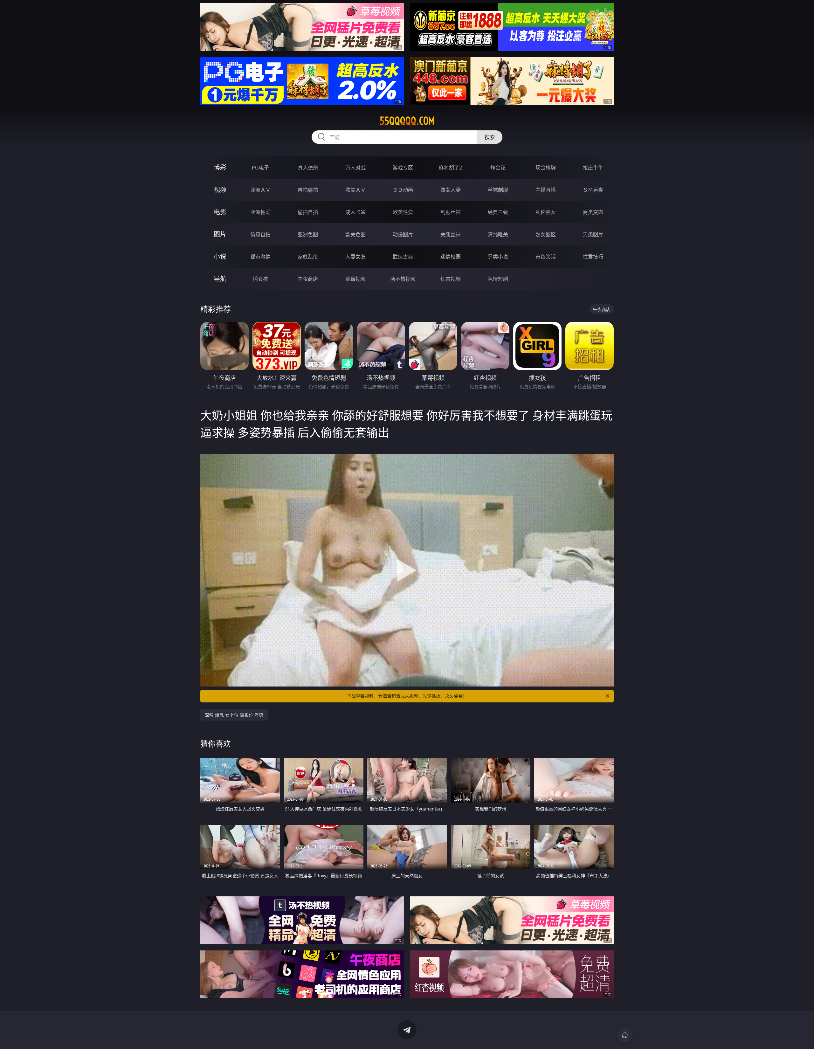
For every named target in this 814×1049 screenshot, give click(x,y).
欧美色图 (355, 234)
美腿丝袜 (450, 234)
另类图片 (593, 234)
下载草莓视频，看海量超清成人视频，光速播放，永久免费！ (407, 696)
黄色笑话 (545, 256)
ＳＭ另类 (593, 189)
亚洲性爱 (260, 212)
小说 (220, 256)
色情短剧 (498, 278)
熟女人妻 (450, 189)
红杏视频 (450, 278)
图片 (220, 234)
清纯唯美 (498, 234)
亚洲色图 (308, 234)
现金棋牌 (545, 167)
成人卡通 (355, 212)
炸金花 (498, 167)
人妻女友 (355, 256)
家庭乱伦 (308, 256)
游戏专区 (403, 167)
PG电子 (260, 167)
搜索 (490, 137)
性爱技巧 (593, 256)
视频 (220, 189)
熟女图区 (545, 234)
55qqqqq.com (407, 120)
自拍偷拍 (308, 189)
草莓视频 (355, 278)
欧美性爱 (403, 212)
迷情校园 (450, 256)
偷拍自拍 (308, 212)
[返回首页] (624, 1035)
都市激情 (260, 256)
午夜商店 (308, 278)
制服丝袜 (450, 212)
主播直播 (545, 189)
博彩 (220, 167)
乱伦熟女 (545, 212)
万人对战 (355, 167)
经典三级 (498, 212)
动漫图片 (403, 234)
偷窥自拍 (260, 234)
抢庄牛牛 (593, 167)
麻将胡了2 (450, 167)
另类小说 (498, 256)
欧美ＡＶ (355, 189)
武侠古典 (403, 256)
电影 (220, 212)
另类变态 (593, 212)
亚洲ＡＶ (260, 189)
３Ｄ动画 (403, 189)
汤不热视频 (403, 278)
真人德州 (308, 167)
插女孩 (260, 278)
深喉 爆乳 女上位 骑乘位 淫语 (234, 715)
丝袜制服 (498, 189)
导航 (220, 278)
